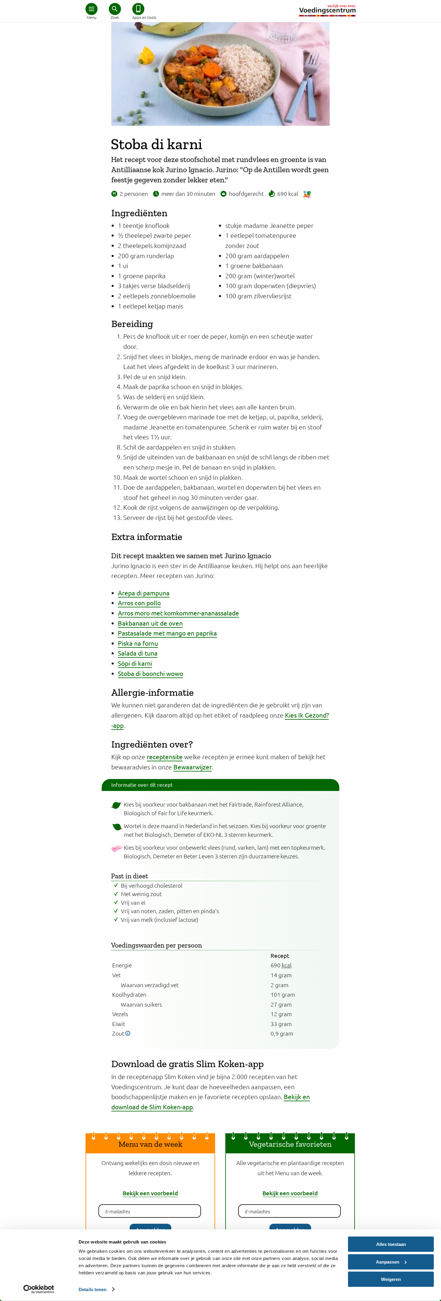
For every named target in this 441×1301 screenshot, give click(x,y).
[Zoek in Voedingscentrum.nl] (115, 9)
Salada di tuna (138, 653)
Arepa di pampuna (144, 593)
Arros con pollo (139, 602)
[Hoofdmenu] (92, 9)
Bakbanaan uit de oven (150, 623)
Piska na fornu (138, 643)
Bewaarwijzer (192, 767)
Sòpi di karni (135, 663)
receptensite (165, 756)
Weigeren (391, 1279)
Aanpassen (387, 1261)
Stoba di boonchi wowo (150, 673)
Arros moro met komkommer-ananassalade (178, 613)
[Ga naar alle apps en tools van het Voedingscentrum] (138, 9)
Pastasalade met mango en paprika (167, 633)
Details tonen (92, 1289)
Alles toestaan (391, 1244)
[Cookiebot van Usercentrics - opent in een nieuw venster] (39, 1289)
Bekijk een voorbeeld (150, 1193)
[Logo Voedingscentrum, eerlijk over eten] (327, 10)
